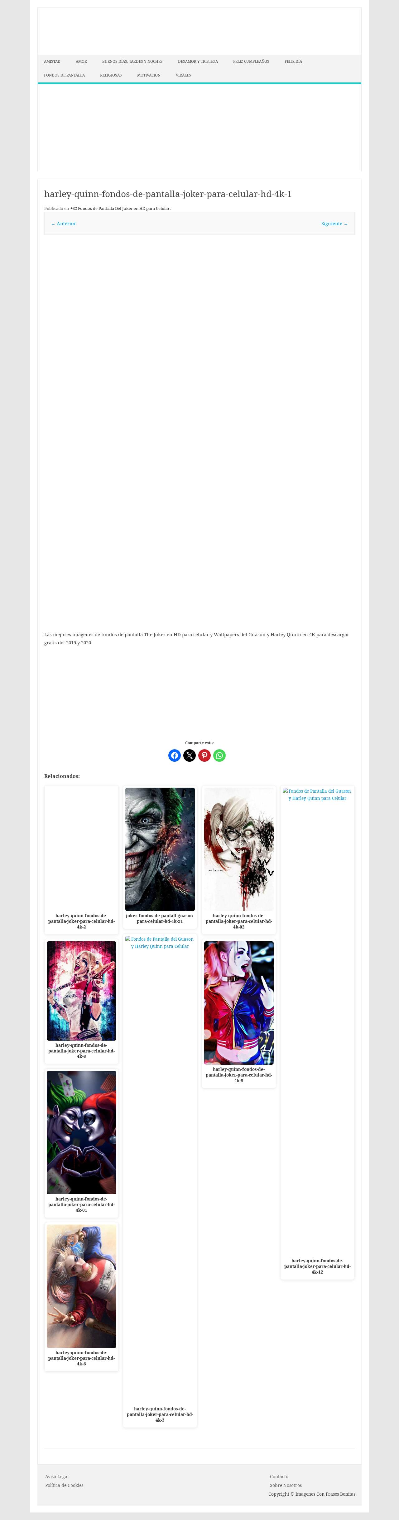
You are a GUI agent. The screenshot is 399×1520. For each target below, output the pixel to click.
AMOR (81, 61)
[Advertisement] (199, 127)
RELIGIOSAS (111, 75)
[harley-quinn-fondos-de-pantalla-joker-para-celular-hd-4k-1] (199, 393)
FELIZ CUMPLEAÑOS (251, 61)
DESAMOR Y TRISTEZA (198, 61)
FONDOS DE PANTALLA (64, 75)
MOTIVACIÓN (149, 75)
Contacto (279, 1476)
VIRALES (183, 75)
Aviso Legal (57, 1476)
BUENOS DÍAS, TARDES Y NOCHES (132, 61)
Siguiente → (334, 223)
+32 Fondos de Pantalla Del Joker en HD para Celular (120, 208)
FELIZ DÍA (293, 61)
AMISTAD (52, 61)
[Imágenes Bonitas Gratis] (84, 53)
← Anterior (63, 223)
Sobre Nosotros (286, 1485)
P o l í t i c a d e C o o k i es (64, 1485)
